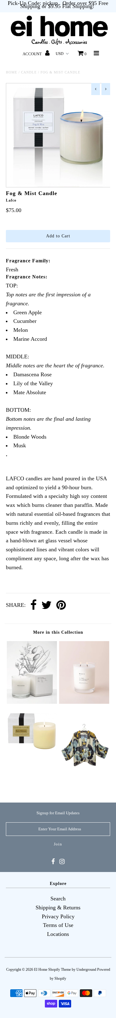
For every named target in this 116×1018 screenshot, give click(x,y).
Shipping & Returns (58, 907)
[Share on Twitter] (46, 605)
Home (11, 72)
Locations (58, 934)
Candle (29, 72)
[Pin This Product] (61, 605)
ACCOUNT (33, 54)
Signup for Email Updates (58, 813)
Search (58, 898)
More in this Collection (58, 632)
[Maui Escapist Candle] (84, 702)
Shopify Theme (59, 969)
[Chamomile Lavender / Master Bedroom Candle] (32, 748)
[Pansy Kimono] (84, 785)
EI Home (40, 969)
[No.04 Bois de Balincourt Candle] (32, 702)
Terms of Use (58, 925)
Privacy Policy (58, 916)
